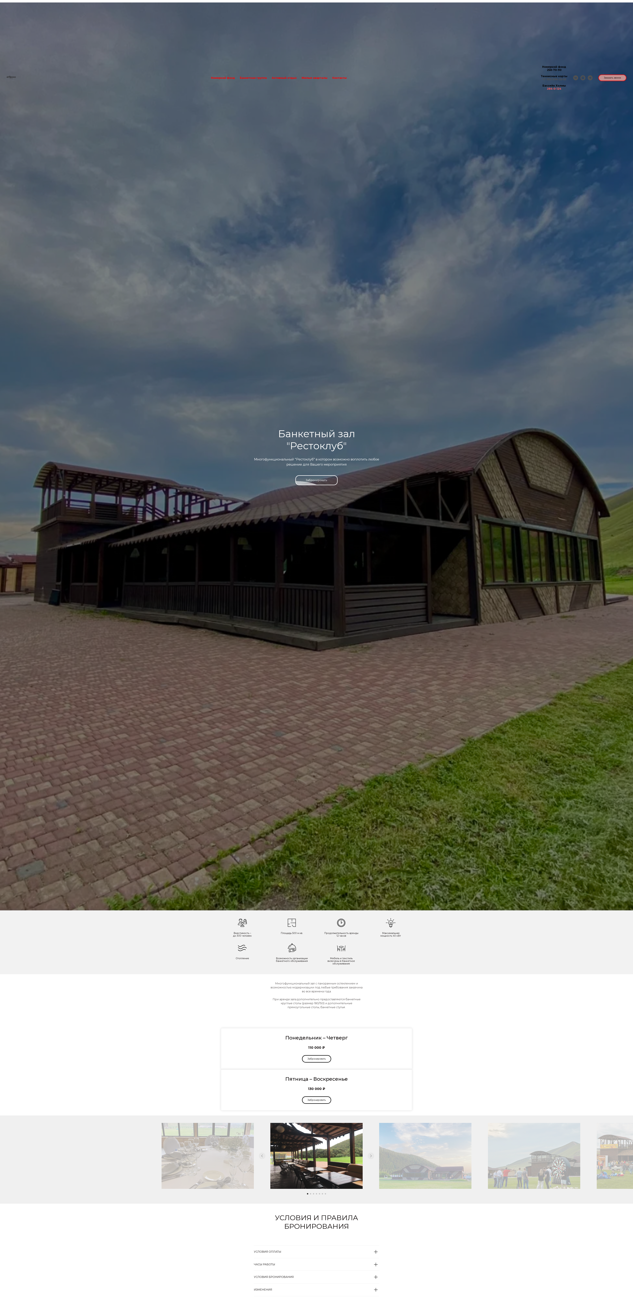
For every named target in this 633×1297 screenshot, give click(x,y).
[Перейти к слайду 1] (307, 1193)
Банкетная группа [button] (253, 77)
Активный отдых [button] (284, 77)
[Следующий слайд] (371, 1156)
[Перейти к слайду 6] (322, 1193)
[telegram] (590, 77)
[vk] (575, 77)
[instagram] (582, 77)
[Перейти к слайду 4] (316, 1193)
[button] (612, 78)
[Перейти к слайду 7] (325, 1193)
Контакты (339, 77)
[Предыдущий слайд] (262, 1156)
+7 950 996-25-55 (554, 79)
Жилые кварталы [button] (314, 77)
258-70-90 (554, 70)
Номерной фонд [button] (223, 77)
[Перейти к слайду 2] (310, 1193)
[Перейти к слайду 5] (319, 1193)
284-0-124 (554, 88)
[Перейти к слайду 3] (313, 1193)
